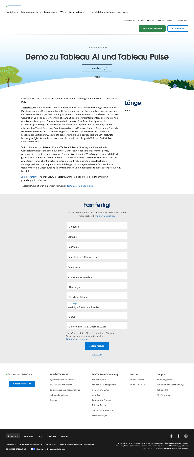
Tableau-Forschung (59, 395)
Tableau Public (99, 379)
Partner (134, 374)
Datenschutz (51, 444)
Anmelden (182, 20)
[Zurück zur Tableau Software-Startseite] (16, 4)
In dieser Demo (29, 176)
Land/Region (73, 304)
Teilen (98, 77)
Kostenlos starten (152, 28)
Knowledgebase (164, 379)
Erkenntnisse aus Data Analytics (65, 390)
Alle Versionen (164, 395)
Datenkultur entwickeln (61, 384)
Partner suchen (137, 379)
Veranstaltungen (100, 415)
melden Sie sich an (105, 215)
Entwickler (52, 436)
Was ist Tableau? (59, 374)
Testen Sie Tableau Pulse (80, 185)
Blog (40, 436)
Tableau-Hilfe (163, 390)
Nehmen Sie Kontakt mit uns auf (139, 20)
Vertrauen (28, 436)
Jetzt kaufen (177, 28)
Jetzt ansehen (94, 68)
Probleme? (97, 355)
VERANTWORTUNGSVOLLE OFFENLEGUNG (77, 444)
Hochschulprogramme (102, 410)
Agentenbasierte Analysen (62, 379)
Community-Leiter (100, 390)
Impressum (11, 444)
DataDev (96, 395)
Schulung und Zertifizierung (170, 384)
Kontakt (54, 400)
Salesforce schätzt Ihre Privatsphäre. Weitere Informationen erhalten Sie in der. (90, 336)
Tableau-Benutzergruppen (104, 384)
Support (161, 374)
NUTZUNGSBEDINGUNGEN (30, 444)
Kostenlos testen (22, 383)
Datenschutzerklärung (78, 339)
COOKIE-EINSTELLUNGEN (16, 449)
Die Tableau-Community (105, 374)
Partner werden (137, 384)
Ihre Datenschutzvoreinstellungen (50, 449)
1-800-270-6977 (166, 20)
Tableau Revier (99, 405)
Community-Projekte (101, 400)
